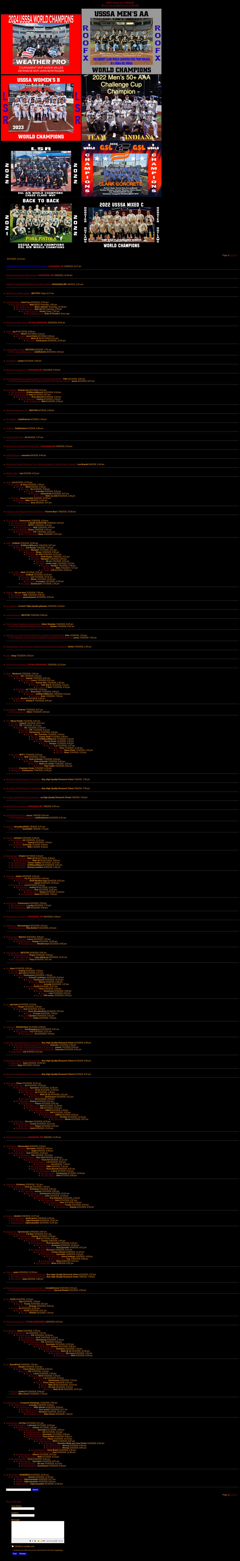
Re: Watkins (16, 595)
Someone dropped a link (17, 410)
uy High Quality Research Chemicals (22, 797)
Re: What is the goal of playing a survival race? (31, 1290)
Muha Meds (16, 1052)
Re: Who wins (17, 1085)
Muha (13, 1065)
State (8, 543)
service (9, 827)
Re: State (15, 545)
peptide (19, 1479)
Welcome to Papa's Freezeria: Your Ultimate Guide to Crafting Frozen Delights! (41, 464)
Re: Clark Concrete (19, 305)
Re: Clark (15, 334)
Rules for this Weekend (16, 665)
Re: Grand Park (18, 1234)
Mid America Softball (128, 5)
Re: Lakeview (17, 1029)
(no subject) (11, 361)
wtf (7, 968)
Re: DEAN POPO (19, 1477)
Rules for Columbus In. (16, 370)
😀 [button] (39, 1541)
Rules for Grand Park (15, 1322)
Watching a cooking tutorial (18, 293)
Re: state (15, 485)
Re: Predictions (18, 928)
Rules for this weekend (16, 806)
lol (7, 1004)
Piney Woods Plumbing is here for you (23, 624)
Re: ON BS (16, 840)
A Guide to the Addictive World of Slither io (24, 512)
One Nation (11, 1146)
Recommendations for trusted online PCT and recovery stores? (34, 379)
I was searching (13, 615)
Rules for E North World (16, 323)
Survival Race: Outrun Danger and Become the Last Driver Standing (36, 647)
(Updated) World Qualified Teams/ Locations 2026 (28, 284)
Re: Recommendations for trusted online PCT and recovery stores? (40, 381)
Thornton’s (16, 770)
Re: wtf (14, 971)
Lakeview (10, 1027)
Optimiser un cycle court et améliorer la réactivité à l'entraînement (35, 635)
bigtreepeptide (17, 1223)
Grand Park (11, 1232)
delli (8, 656)
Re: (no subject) (18, 712)
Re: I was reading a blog (21, 352)
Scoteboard (11, 390)
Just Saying (11, 903)
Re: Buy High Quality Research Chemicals (30, 1045)
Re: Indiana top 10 (19, 1405)
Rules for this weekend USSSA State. (22, 446)
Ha (7, 1299)
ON (7, 721)
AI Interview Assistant (15, 815)
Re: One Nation (18, 1148)
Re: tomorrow (17, 878)
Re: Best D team (18, 939)
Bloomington (11, 856)
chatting (10, 428)
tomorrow (10, 876)
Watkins (9, 593)
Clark (8, 332)
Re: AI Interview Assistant (22, 818)
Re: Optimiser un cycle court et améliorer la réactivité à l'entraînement (41, 638)
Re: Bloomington (18, 858)
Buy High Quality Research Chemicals (23, 779)
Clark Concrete (12, 302)
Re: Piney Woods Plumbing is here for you (29, 626)
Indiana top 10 (12, 1403)
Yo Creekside (12, 521)
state (8, 482)
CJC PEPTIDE (17, 1220)
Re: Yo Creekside (19, 523)
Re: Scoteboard (18, 392)
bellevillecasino (13, 455)
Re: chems (15, 1279)
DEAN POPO (12, 1475)
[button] (30, 1541)
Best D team (11, 937)
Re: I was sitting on (19, 955)
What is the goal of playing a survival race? (25, 1288)
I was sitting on (13, 953)
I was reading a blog (15, 350)
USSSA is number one (24, 1546)
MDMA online (12, 473)
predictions (11, 1331)
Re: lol (14, 1007)
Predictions (11, 926)
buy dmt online (17, 1218)
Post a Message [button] (110, 5)
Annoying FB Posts (14, 437)
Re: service (16, 829)
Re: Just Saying (18, 905)
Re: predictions (17, 1333)
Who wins (10, 1083)
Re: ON (14, 723)
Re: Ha (14, 1301)
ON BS (9, 838)
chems (9, 1272)
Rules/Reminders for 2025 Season (21, 275)
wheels (9, 1216)
